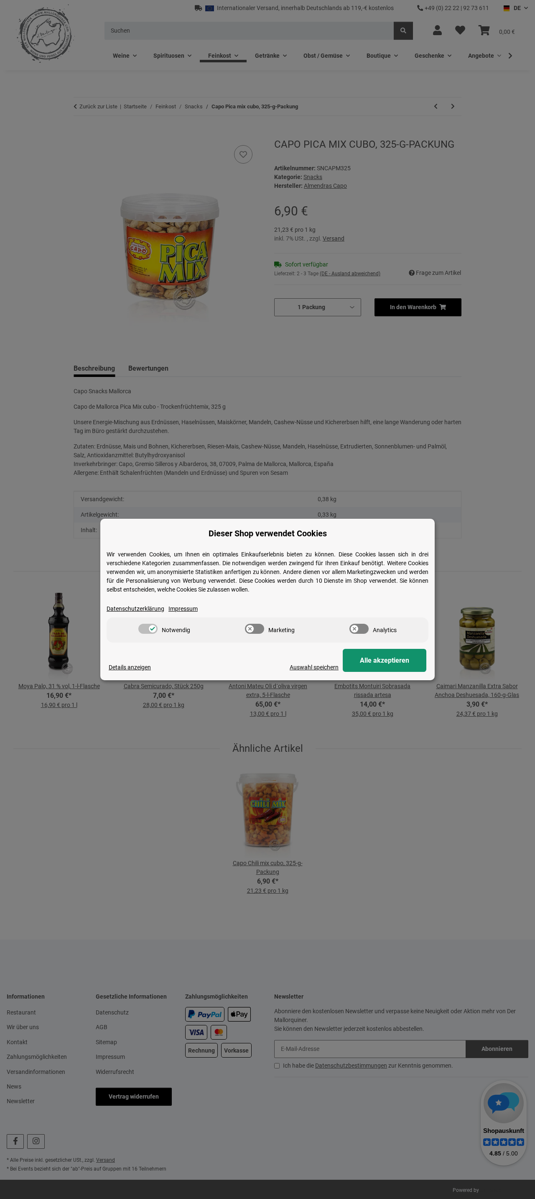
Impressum (183, 608)
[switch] (148, 629)
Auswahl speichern (314, 667)
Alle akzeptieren (384, 660)
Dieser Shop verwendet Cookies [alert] (268, 533)
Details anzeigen (130, 667)
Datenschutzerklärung (135, 608)
